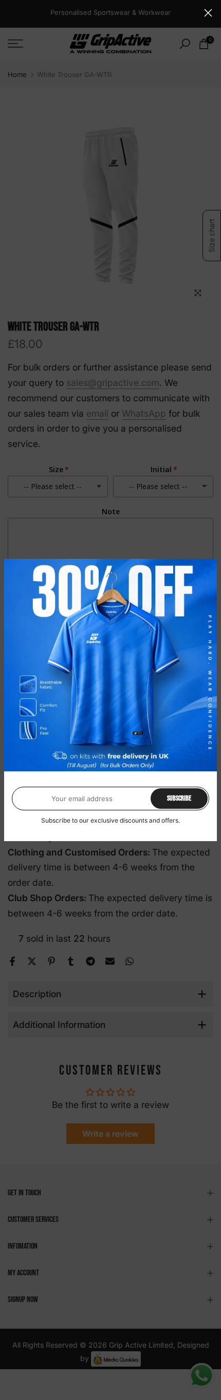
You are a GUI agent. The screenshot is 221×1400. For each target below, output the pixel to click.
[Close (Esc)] (208, 13)
